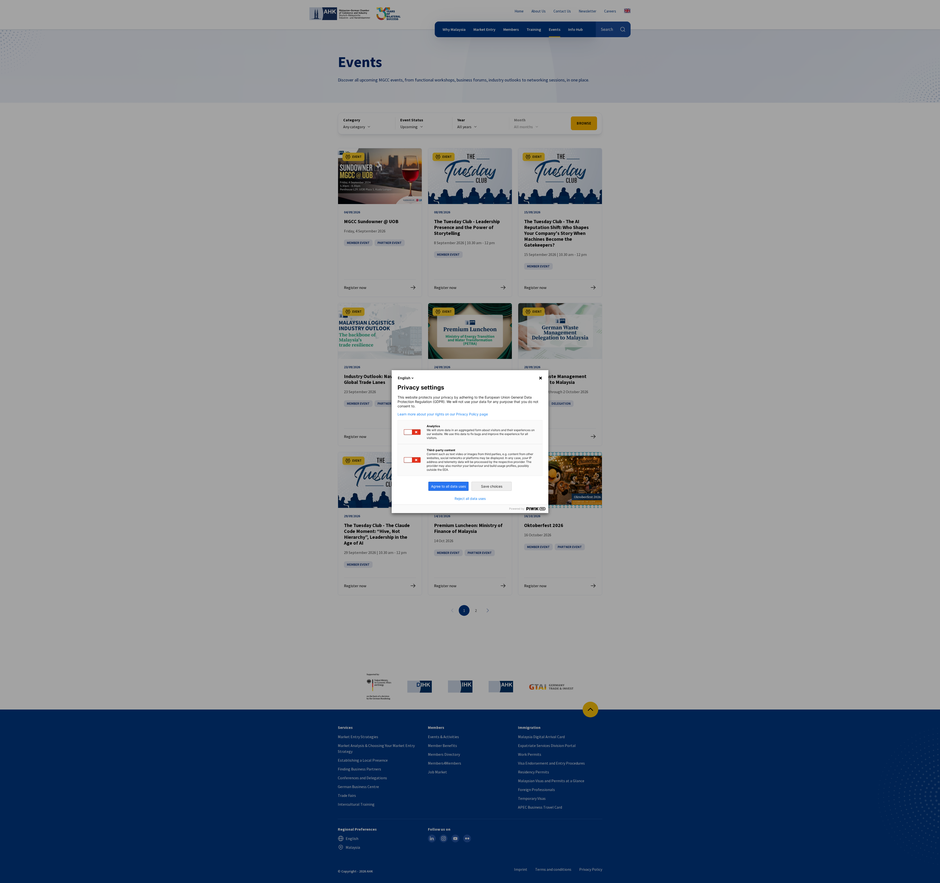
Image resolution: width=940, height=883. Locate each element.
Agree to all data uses (448, 486)
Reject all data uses (470, 499)
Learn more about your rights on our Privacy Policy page (443, 414)
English (404, 378)
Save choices (491, 486)
